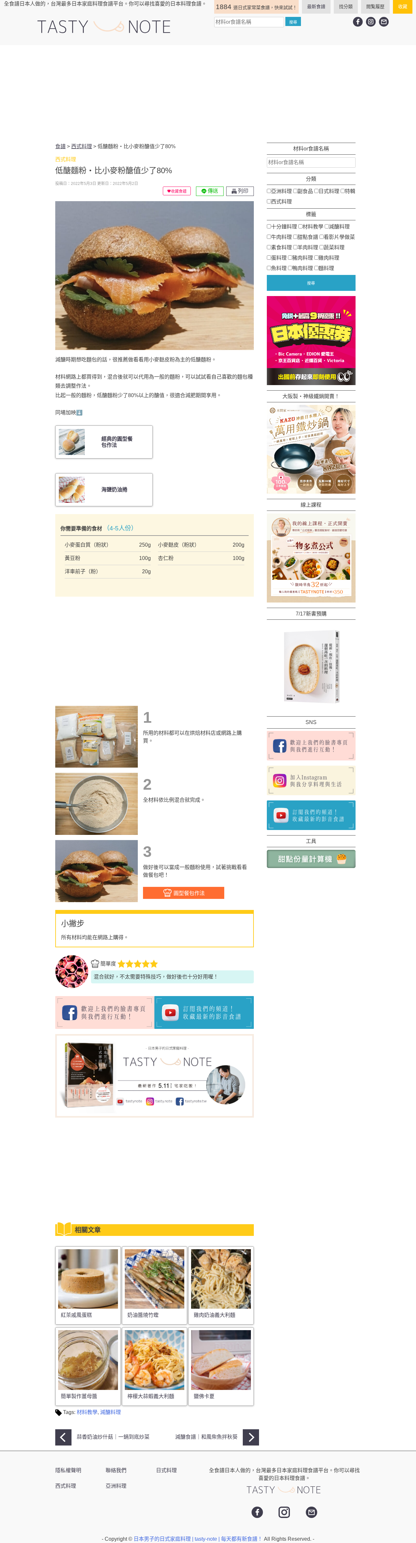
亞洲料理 (281, 191)
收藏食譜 (179, 191)
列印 (242, 191)
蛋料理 (279, 258)
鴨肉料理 (302, 268)
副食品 (305, 191)
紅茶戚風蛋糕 (76, 1315)
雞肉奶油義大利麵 (214, 1315)
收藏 (402, 6)
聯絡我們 (116, 1470)
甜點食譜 (307, 237)
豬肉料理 (302, 258)
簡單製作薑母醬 (79, 1396)
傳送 (212, 191)
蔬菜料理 (334, 247)
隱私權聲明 (68, 1470)
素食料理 (281, 247)
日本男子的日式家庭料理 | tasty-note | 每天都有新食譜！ (199, 1539)
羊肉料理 (307, 247)
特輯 (350, 191)
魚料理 (279, 268)
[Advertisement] (208, 93)
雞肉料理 (328, 258)
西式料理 (281, 201)
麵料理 (326, 268)
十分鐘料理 (284, 226)
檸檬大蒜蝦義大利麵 (150, 1396)
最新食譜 (316, 6)
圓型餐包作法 (188, 893)
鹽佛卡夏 (204, 1396)
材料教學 (87, 1412)
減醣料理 (110, 1412)
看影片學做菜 (339, 237)
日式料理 (328, 191)
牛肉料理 (281, 237)
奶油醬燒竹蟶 (143, 1315)
